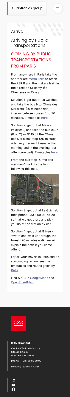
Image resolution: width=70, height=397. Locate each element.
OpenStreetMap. (22, 282)
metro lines (36, 79)
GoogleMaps (39, 278)
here (44, 118)
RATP (14, 270)
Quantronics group (27, 8)
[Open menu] (58, 8)
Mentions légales (20, 366)
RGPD (35, 366)
